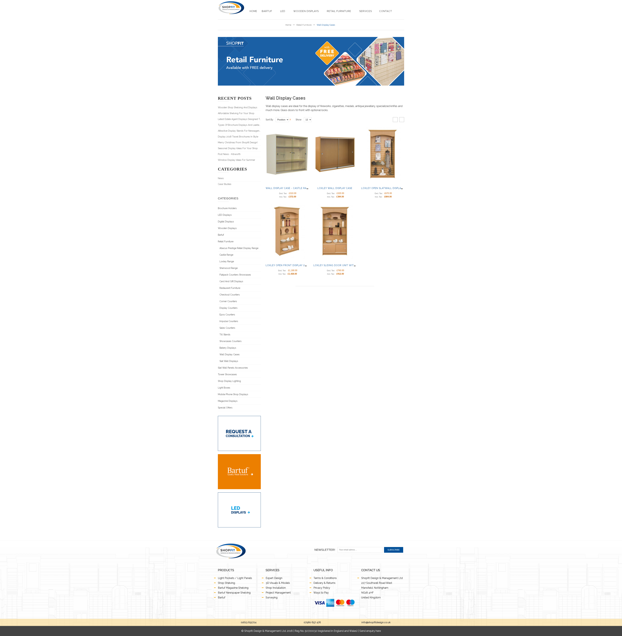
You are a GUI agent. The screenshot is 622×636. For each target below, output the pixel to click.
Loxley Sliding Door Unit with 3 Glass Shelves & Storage (353, 265)
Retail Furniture (339, 11)
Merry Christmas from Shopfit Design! (238, 142)
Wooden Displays (306, 11)
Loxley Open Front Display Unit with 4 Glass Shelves (302, 265)
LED (283, 11)
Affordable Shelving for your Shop (236, 113)
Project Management (278, 592)
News (221, 178)
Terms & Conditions (325, 578)
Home (253, 11)
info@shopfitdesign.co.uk (376, 622)
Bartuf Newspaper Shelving (234, 592)
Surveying (271, 597)
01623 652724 (248, 622)
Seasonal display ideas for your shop (238, 148)
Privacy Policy (321, 587)
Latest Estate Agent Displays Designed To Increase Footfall (239, 119)
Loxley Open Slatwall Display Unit (385, 188)
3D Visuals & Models (278, 582)
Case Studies (224, 184)
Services (365, 11)
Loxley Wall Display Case (334, 188)
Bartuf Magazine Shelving (233, 587)
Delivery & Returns (324, 582)
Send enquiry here (370, 630)
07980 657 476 (312, 622)
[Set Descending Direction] (290, 119)
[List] (401, 119)
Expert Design (274, 578)
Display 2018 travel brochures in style (238, 136)
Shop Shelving (226, 582)
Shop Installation (276, 587)
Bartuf (267, 11)
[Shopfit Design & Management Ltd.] (231, 7)
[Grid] (395, 119)
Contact (385, 11)
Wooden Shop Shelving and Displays (237, 107)
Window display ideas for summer (236, 160)
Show (298, 119)
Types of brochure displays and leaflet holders (239, 125)
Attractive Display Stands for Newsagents (239, 131)
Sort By (269, 119)
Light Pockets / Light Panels (235, 578)
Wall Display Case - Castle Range (289, 188)
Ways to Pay (321, 592)
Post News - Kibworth (229, 154)
